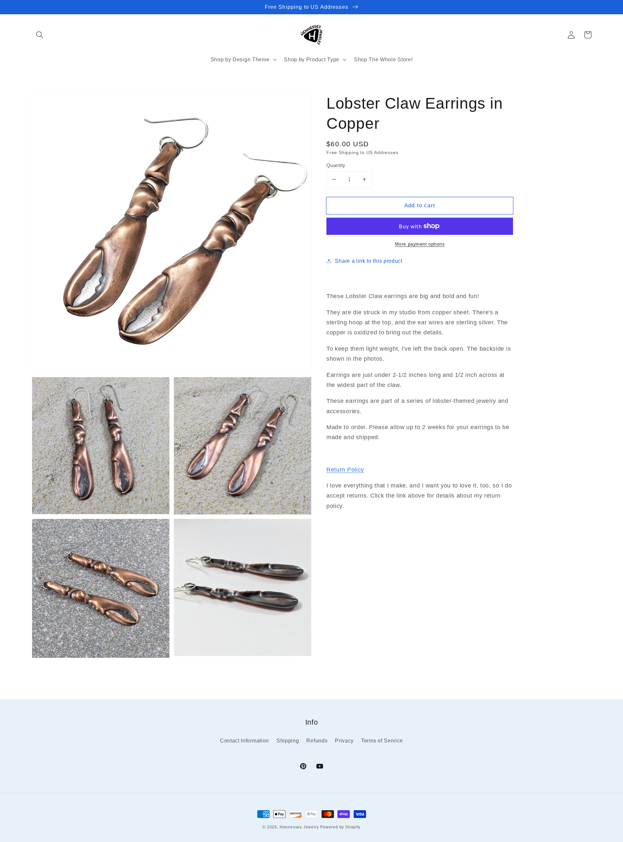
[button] (40, 35)
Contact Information (244, 740)
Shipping (287, 740)
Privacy (344, 740)
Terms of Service (382, 740)
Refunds (316, 740)
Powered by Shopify (340, 827)
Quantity (336, 165)
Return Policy (345, 469)
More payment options (420, 243)
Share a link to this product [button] (368, 261)
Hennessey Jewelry (299, 827)
